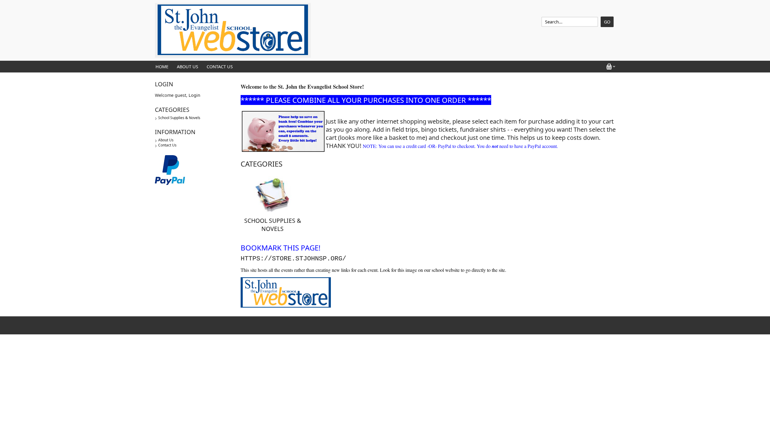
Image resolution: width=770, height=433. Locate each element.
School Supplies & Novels (179, 117)
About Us (187, 66)
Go (607, 22)
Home (162, 66)
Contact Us (220, 66)
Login (194, 95)
